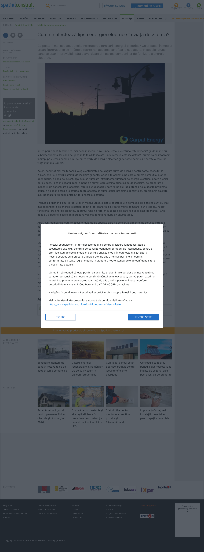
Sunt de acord (143, 317)
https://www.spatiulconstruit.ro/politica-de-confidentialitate (85, 304)
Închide (60, 317)
